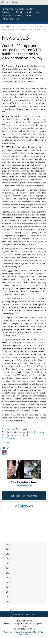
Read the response (9, 435)
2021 (8, 568)
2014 (8, 601)
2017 (8, 587)
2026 (8, 544)
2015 (8, 596)
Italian (41, 432)
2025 (8, 549)
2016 (8, 592)
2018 (8, 582)
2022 (8, 563)
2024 (8, 554)
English (32, 432)
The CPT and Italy (9, 438)
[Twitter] (7, 448)
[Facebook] (4, 448)
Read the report (8, 429)
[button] (24, 2)
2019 (8, 577)
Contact (27, 634)
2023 (8, 558)
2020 (8, 573)
